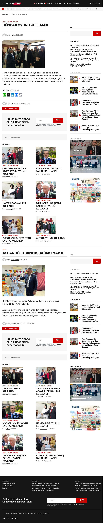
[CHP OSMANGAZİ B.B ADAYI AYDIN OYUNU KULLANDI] (18, 155)
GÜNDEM (9, 21)
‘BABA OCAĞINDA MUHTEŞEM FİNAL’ (86, 488)
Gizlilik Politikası (7, 486)
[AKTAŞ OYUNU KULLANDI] (51, 225)
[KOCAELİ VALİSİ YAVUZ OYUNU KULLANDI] (51, 155)
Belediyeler (27, 9)
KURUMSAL (5, 481)
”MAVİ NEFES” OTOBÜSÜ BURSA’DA (43, 490)
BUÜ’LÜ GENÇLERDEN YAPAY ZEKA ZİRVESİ (45, 483)
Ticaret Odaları (49, 9)
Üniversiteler (61, 9)
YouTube (7, 9)
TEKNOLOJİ (35, 481)
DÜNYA (77, 481)
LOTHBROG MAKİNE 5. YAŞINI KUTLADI (44, 486)
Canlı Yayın (16, 9)
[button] (3, 3)
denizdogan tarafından (79, 170)
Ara (71, 27)
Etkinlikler (79, 9)
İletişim (4, 488)
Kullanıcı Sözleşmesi (74, 504)
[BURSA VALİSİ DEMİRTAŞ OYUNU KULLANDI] (18, 225)
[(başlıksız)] (85, 148)
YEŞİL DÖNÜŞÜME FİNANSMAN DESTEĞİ (88, 483)
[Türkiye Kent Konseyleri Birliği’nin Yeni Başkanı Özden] (74, 102)
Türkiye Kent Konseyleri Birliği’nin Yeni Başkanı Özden (83, 54)
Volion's (46, 513)
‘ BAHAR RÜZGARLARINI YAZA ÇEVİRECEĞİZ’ (45, 488)
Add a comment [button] (12, 108)
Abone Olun (58, 120)
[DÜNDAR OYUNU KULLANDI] (18, 375)
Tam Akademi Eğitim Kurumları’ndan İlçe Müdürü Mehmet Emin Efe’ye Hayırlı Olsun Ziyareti (84, 60)
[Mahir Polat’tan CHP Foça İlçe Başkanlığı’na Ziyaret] (74, 127)
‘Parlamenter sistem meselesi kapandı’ (87, 490)
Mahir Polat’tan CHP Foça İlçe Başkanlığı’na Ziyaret (80, 64)
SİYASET (15, 21)
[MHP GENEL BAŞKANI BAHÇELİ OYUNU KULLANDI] (51, 190)
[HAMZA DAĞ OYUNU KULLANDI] (18, 190)
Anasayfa (5, 14)
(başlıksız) (76, 150)
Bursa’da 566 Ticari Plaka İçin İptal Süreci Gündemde (84, 46)
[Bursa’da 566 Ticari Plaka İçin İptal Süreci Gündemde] (74, 79)
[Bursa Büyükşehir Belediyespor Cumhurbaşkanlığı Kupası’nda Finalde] (74, 90)
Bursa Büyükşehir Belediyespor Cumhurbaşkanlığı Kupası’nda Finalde (83, 50)
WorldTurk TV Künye (8, 483)
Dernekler (37, 9)
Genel (5, 21)
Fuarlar (70, 9)
